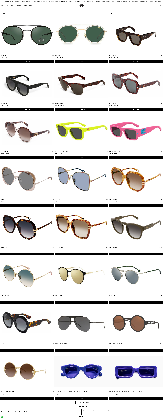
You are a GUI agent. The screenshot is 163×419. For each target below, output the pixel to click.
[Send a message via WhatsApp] (2, 416)
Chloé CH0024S (4, 199)
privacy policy (101, 410)
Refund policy (93, 410)
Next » (87, 402)
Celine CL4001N (4, 103)
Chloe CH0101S (58, 199)
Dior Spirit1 (3, 343)
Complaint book (115, 410)
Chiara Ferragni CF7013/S (115, 151)
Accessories (18, 5)
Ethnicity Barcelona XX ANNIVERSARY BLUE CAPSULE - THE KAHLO (71, 391)
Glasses (11, 5)
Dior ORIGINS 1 (112, 295)
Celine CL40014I (113, 55)
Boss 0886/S (4, 55)
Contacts (30, 5)
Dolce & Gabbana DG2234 (115, 343)
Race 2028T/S (58, 55)
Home (2, 5)
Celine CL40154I (4, 151)
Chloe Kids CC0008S (5, 295)
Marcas (6, 5)
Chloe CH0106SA (59, 247)
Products (25, 5)
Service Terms (108, 410)
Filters (111, 13)
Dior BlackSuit (58, 295)
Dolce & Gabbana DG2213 (61, 343)
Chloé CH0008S (113, 199)
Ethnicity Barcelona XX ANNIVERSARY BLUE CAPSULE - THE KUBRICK (125, 391)
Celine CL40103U (59, 103)
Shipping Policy (86, 410)
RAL (121, 410)
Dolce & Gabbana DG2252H (7, 391)
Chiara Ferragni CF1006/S (61, 151)
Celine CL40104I (113, 103)
